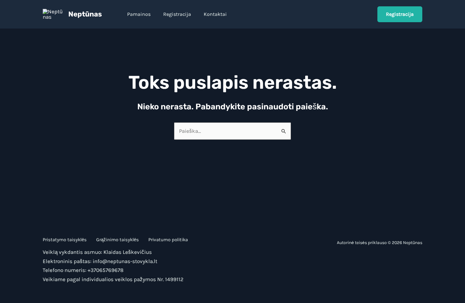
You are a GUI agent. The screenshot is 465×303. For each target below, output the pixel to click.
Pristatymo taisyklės (65, 239)
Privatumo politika (168, 239)
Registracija (177, 14)
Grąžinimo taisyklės (117, 239)
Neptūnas (85, 14)
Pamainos (139, 14)
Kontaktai (215, 14)
